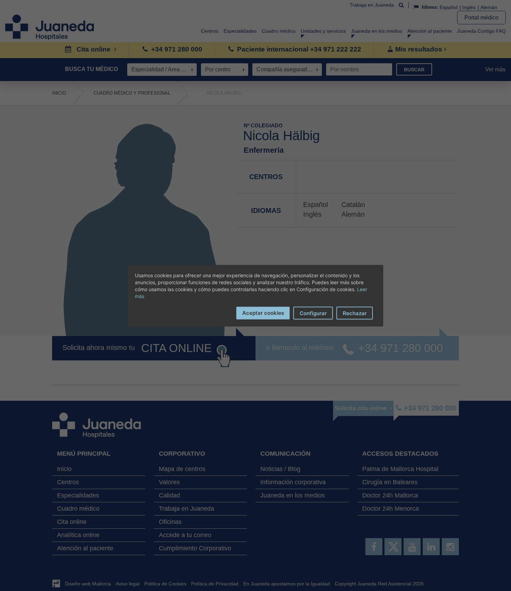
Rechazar (355, 313)
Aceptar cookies (263, 312)
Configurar (313, 313)
